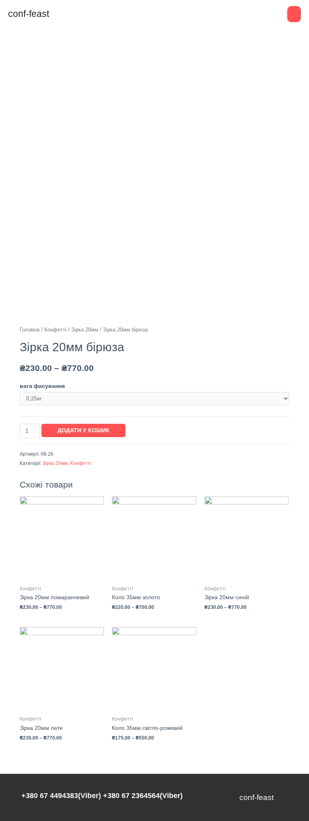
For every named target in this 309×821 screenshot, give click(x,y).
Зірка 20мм (84, 330)
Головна (29, 330)
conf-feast (28, 13)
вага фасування (42, 386)
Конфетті (55, 330)
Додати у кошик (83, 430)
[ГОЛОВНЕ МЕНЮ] (294, 14)
